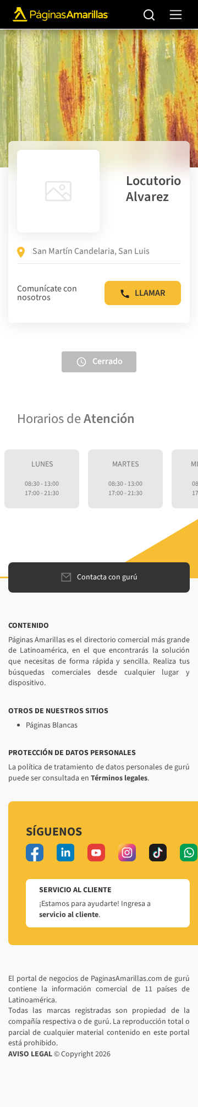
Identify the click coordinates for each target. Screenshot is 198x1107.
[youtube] (96, 852)
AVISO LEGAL (30, 1054)
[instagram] (127, 852)
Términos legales (119, 778)
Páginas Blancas (52, 725)
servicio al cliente (68, 914)
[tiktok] (158, 852)
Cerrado (107, 361)
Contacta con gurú (107, 577)
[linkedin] (65, 852)
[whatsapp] (188, 852)
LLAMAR (150, 293)
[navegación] (176, 14)
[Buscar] (149, 14)
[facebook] (34, 852)
